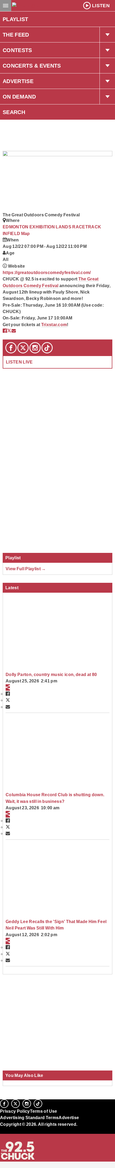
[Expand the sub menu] (107, 34)
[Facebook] (11, 347)
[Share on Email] (13, 331)
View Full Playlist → (26, 568)
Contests (17, 50)
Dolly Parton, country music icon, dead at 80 (51, 674)
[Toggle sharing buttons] (8, 687)
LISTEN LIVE (19, 362)
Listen (101, 5)
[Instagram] (35, 347)
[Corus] (1, 1131)
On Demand (19, 97)
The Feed (16, 35)
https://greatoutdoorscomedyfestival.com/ (47, 272)
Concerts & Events (32, 66)
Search (14, 112)
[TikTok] (47, 347)
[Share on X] (9, 331)
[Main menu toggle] (5, 5)
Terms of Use (43, 1111)
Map (25, 233)
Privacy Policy (15, 1111)
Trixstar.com (54, 324)
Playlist (15, 19)
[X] (23, 347)
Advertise (18, 81)
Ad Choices (12, 1137)
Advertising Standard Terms (29, 1117)
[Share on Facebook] (5, 331)
